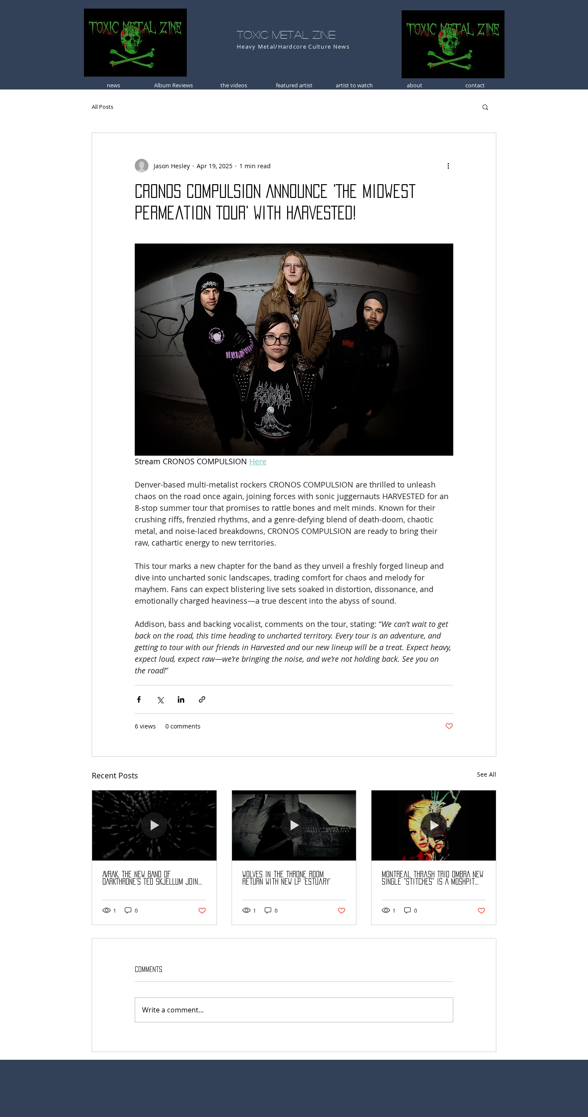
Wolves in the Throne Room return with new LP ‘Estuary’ (286, 878)
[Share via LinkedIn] (181, 699)
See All (486, 774)
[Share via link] (202, 699)
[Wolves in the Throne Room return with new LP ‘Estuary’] (294, 825)
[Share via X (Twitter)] (160, 699)
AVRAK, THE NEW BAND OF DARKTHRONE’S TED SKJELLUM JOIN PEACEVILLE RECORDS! (150, 878)
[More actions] (448, 165)
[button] (485, 106)
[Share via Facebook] (139, 699)
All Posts (102, 107)
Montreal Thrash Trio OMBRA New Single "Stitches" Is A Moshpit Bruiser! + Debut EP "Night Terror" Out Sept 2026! (432, 878)
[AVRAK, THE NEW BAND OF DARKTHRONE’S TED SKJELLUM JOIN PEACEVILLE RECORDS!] (154, 825)
